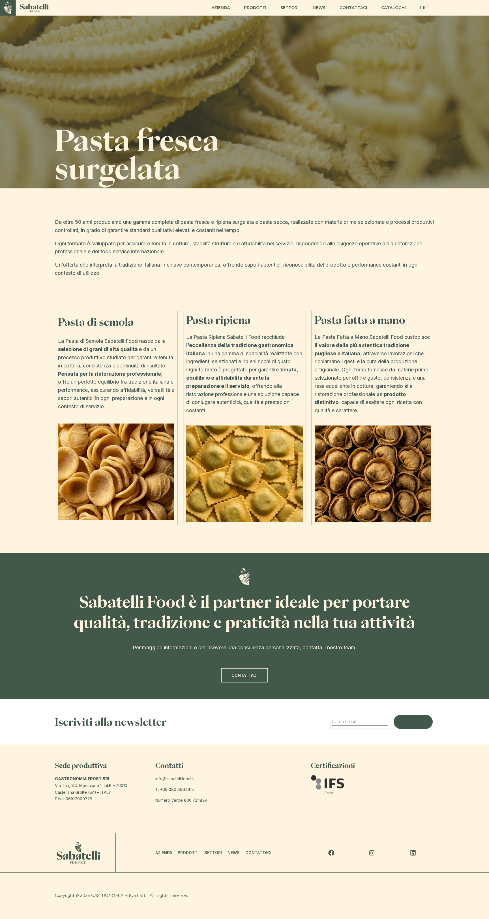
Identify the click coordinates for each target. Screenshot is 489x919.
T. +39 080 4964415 (174, 789)
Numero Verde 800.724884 (181, 800)
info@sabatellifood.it (174, 778)
